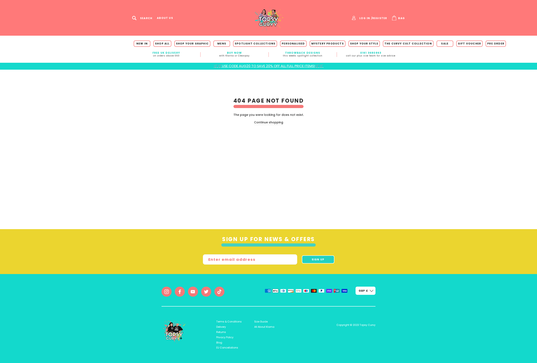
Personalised (293, 43)
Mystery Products (327, 43)
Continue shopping (268, 122)
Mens (221, 43)
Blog (219, 342)
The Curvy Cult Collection (408, 43)
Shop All (162, 43)
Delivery (221, 327)
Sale (444, 43)
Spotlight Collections (255, 43)
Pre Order (495, 43)
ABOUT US (165, 18)
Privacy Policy (224, 337)
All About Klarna (264, 327)
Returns (221, 332)
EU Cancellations (227, 347)
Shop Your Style (364, 43)
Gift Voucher (469, 43)
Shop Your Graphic (192, 43)
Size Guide (261, 321)
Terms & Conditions (229, 321)
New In (142, 43)
